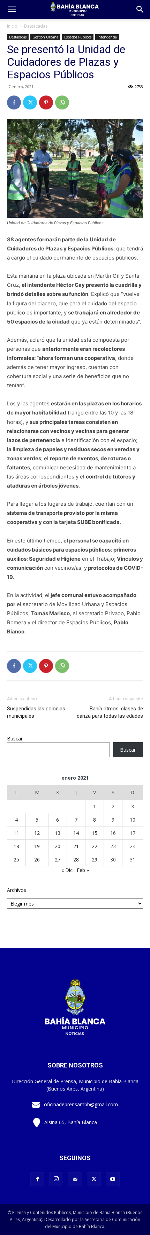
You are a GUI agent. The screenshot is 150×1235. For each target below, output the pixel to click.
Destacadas (35, 26)
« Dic (67, 870)
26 (37, 859)
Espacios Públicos (77, 37)
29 (94, 859)
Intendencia (107, 37)
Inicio (12, 26)
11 (16, 833)
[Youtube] (113, 1179)
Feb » (83, 870)
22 (94, 846)
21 (76, 846)
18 (16, 846)
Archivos (16, 890)
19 (37, 846)
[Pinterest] (46, 102)
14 (76, 833)
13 (57, 833)
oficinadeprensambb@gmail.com (81, 1104)
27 (57, 859)
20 (57, 846)
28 (76, 859)
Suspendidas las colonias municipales (36, 712)
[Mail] (75, 1179)
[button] (140, 9)
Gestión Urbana (45, 37)
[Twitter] (30, 102)
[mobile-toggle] (12, 9)
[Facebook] (14, 102)
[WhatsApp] (62, 102)
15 (94, 833)
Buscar (15, 738)
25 (16, 859)
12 (37, 833)
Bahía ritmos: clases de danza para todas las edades (110, 712)
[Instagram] (56, 1179)
